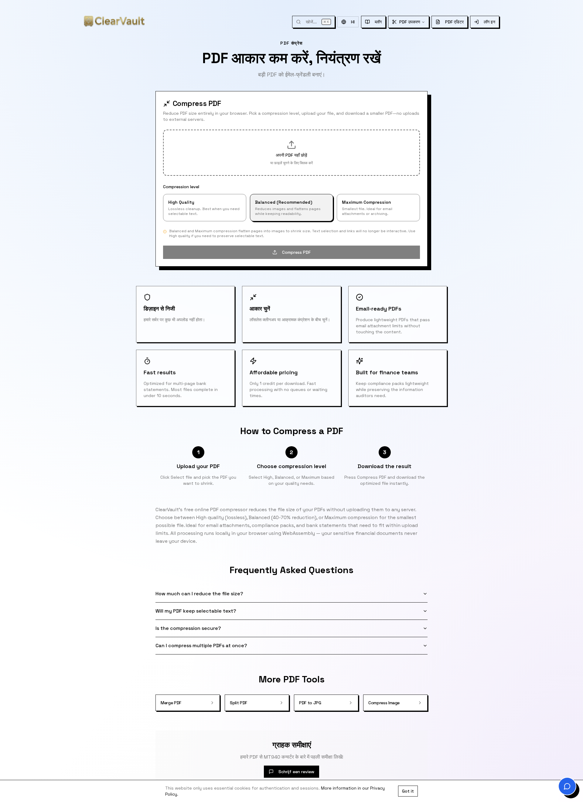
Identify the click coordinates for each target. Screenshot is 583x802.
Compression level (181, 186)
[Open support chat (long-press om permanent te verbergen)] (567, 786)
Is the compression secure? (188, 628)
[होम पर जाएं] (114, 21)
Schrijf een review (296, 771)
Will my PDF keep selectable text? (195, 611)
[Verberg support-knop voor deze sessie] (560, 780)
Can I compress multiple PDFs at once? (201, 645)
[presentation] (291, 153)
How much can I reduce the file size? (199, 593)
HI (353, 22)
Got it (408, 791)
